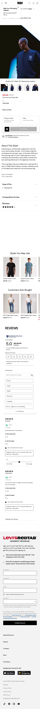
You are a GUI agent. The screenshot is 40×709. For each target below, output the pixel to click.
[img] (35, 601)
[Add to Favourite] (7, 129)
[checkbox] (4, 594)
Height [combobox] (8, 386)
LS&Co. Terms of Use (16, 615)
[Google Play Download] (24, 673)
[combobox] (21, 406)
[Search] (29, 3)
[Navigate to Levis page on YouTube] (18, 704)
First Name (6, 569)
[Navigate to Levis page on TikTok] (4, 704)
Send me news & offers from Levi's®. (15, 594)
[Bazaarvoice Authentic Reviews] (14, 336)
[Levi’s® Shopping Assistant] (6, 3)
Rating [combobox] (8, 380)
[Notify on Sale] (33, 3)
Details (30, 8)
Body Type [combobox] (9, 396)
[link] (5, 684)
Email (5, 587)
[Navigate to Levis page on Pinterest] (9, 704)
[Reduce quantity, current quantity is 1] (28, 110)
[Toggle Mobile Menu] (2, 3)
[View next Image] (39, 52)
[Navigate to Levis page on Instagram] (14, 704)
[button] (5, 103)
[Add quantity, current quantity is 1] (36, 110)
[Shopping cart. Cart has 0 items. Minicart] (37, 3)
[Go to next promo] (34, 9)
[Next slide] (34, 263)
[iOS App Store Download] (9, 673)
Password (5, 598)
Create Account (20, 623)
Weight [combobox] (9, 391)
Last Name (6, 578)
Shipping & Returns (13, 137)
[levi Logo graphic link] (20, 3)
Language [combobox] (9, 401)
